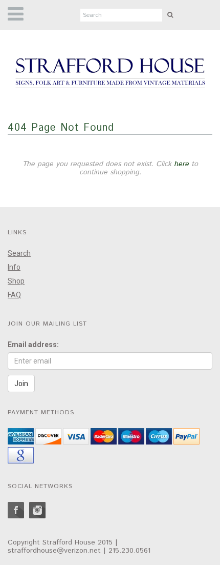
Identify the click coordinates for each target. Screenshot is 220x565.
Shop (16, 281)
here (181, 164)
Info (14, 267)
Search (19, 253)
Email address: (33, 344)
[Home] (110, 73)
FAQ (14, 295)
